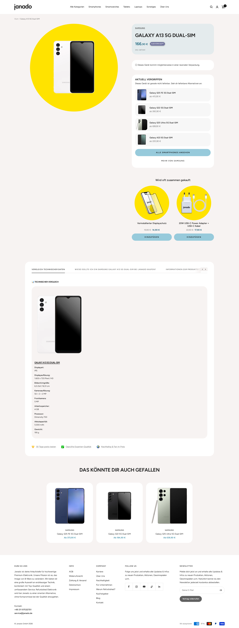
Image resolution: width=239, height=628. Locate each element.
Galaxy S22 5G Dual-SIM (119, 534)
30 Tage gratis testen (46, 446)
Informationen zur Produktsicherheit (187, 269)
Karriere (99, 571)
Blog (98, 598)
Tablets (126, 7)
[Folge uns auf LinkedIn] (159, 586)
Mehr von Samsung (173, 161)
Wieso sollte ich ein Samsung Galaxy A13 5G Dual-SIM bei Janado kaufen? (115, 269)
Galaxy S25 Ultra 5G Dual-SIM (169, 534)
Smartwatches (112, 7)
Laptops (138, 7)
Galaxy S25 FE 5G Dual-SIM (70, 534)
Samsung (140, 28)
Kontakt (99, 602)
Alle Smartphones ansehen (173, 152)
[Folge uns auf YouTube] (144, 586)
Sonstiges (151, 7)
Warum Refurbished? (105, 589)
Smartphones (95, 7)
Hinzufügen (152, 237)
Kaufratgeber (102, 593)
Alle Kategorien (77, 7)
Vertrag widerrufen (190, 599)
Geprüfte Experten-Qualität (78, 446)
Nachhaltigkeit (103, 580)
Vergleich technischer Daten (48, 269)
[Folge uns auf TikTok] (151, 586)
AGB (71, 571)
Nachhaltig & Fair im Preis (113, 446)
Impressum (74, 589)
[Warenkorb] (223, 7)
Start (16, 19)
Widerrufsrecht (76, 576)
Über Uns (164, 7)
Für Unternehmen (104, 585)
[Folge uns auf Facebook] (129, 586)
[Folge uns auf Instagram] (136, 586)
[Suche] (211, 7)
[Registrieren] (220, 590)
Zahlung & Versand (77, 580)
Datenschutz (75, 585)
